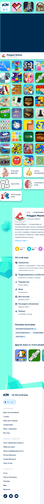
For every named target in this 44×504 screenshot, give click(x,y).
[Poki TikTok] (5, 496)
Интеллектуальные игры (26, 329)
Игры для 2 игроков (10, 420)
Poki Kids (6, 481)
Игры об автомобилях (11, 412)
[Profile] (4, 10)
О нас (5, 473)
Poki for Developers (10, 477)
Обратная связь (9, 447)
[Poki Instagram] (11, 496)
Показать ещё (20, 240)
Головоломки (38, 212)
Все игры (6, 433)
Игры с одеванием (10, 429)
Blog (5, 485)
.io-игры (6, 416)
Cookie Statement (9, 459)
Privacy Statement (9, 455)
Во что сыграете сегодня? (6, 10)
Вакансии (6, 489)
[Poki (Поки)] (5, 4)
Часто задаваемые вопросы (13, 443)
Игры (28, 212)
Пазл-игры (20, 336)
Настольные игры (23, 332)
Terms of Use (7, 463)
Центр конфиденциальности (13, 451)
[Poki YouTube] (16, 496)
